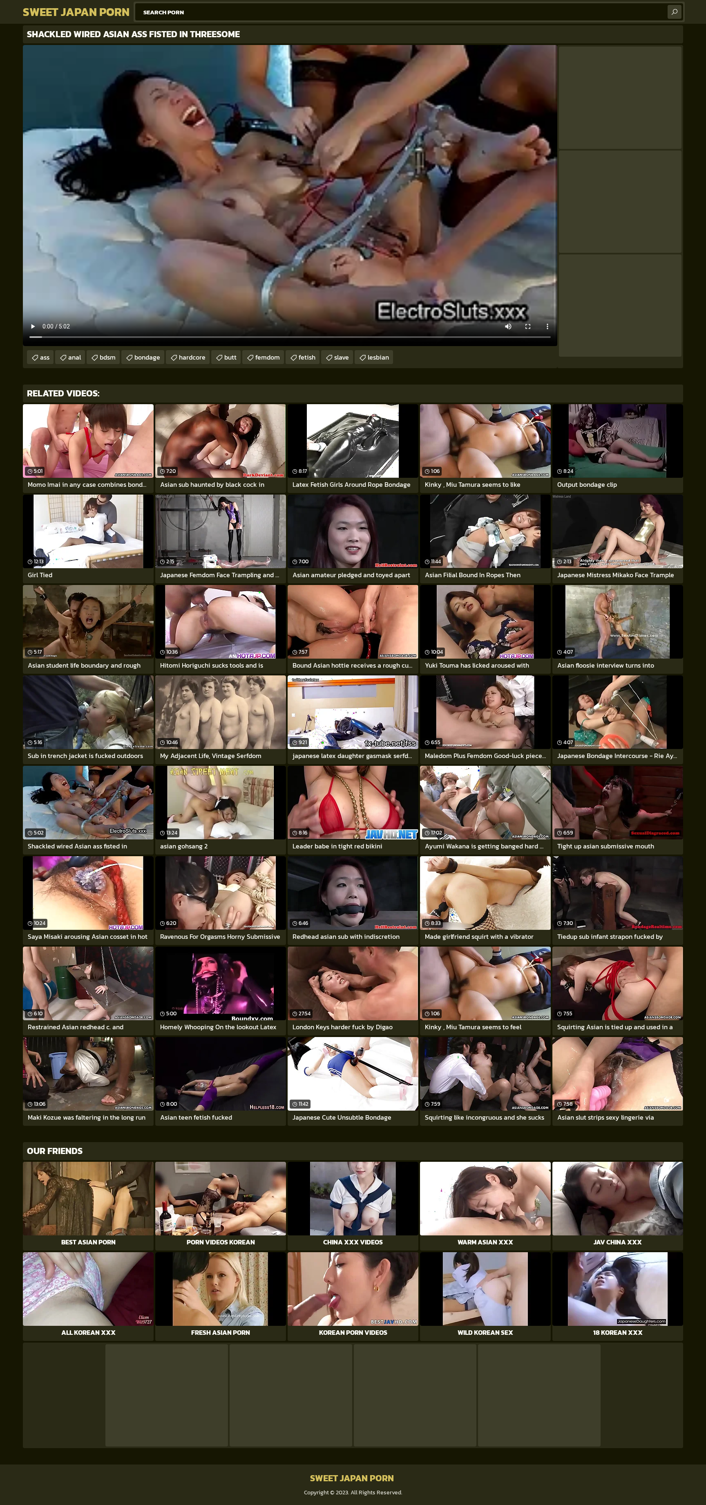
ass (44, 357)
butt (230, 357)
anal (74, 357)
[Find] (674, 12)
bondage (147, 357)
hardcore (192, 357)
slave (341, 357)
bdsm (108, 357)
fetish (307, 357)
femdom (267, 357)
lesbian (378, 357)
